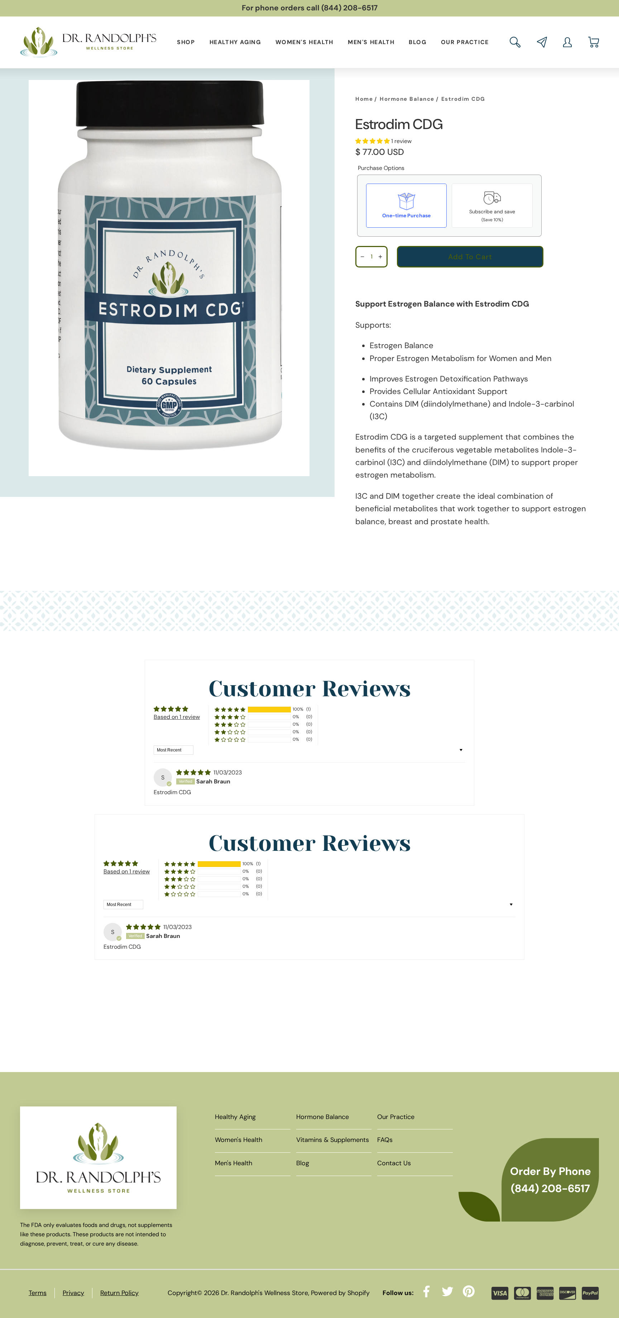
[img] (194, 772)
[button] (515, 42)
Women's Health (304, 42)
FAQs (385, 1140)
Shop (186, 42)
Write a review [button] (430, 712)
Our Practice (465, 42)
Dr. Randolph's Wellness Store (264, 1293)
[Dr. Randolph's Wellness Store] (88, 42)
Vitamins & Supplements (332, 1140)
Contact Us (394, 1163)
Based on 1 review (177, 717)
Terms (38, 1293)
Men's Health (371, 42)
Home (364, 99)
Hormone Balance (407, 99)
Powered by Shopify (340, 1293)
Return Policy (119, 1293)
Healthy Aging (235, 42)
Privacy (73, 1293)
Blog (417, 42)
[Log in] (567, 42)
